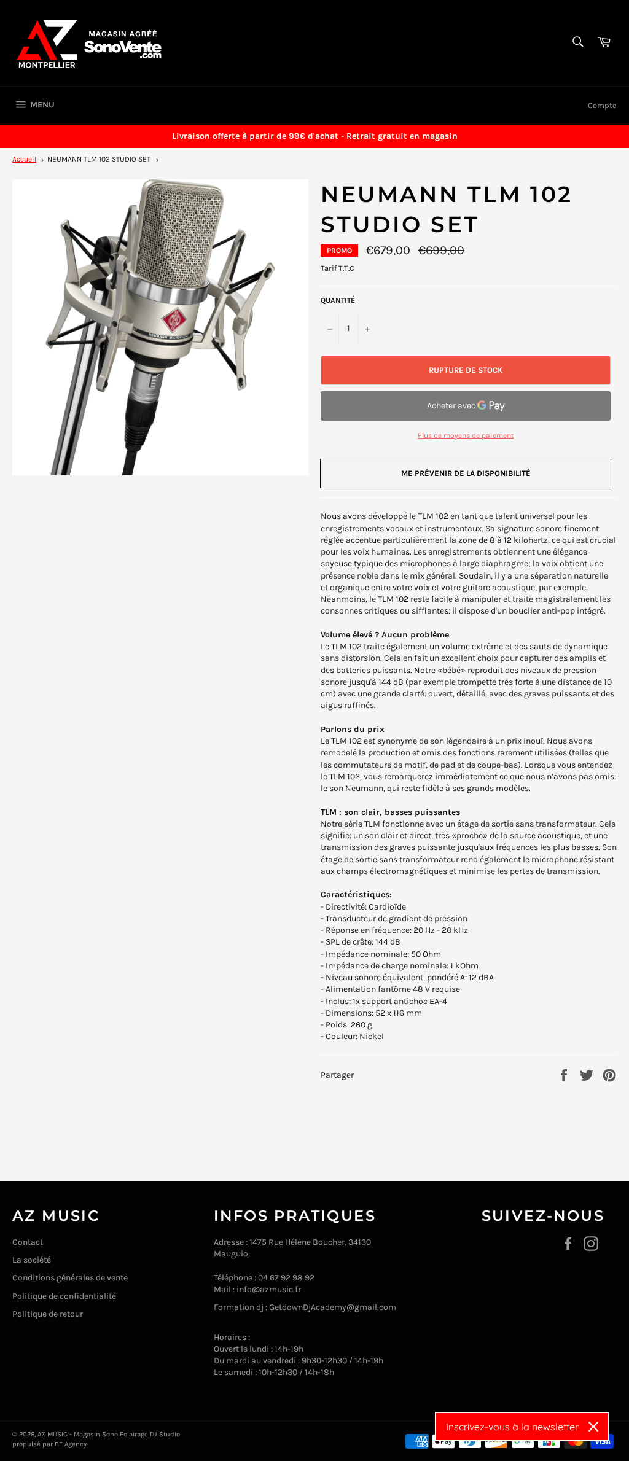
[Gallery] (160, 327)
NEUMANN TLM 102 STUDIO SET (98, 159)
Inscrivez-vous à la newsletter (512, 1426)
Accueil (24, 159)
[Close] (593, 1427)
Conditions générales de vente (70, 1277)
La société (31, 1260)
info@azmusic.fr (268, 1289)
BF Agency (71, 1444)
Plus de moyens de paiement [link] (466, 435)
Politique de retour (47, 1314)
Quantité (338, 300)
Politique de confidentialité (64, 1296)
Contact (27, 1242)
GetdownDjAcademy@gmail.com (332, 1307)
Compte (602, 105)
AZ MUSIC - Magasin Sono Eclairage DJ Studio (108, 1434)
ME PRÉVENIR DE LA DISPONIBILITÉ (466, 473)
